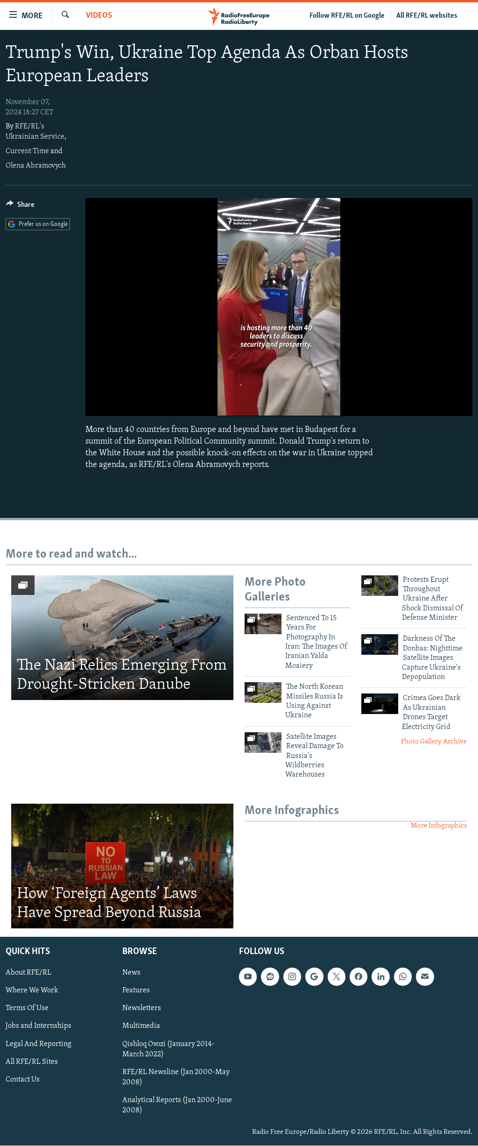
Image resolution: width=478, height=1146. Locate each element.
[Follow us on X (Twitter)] (336, 977)
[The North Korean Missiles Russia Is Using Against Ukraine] (263, 692)
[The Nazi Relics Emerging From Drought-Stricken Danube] (122, 637)
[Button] (20, 207)
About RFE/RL (28, 973)
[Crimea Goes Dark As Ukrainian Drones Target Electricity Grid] (379, 703)
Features (136, 991)
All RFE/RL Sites (32, 1062)
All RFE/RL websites (426, 16)
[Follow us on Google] (314, 977)
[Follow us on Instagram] (292, 977)
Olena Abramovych (36, 166)
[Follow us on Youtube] (248, 977)
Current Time (27, 151)
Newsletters (141, 1008)
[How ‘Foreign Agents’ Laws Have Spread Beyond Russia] (122, 866)
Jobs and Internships (38, 1026)
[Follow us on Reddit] (270, 977)
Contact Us (23, 1079)
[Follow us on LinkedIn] (380, 977)
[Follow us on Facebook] (358, 977)
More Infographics (439, 825)
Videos (99, 16)
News (131, 973)
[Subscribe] (425, 977)
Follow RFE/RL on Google (347, 16)
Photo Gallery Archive (434, 741)
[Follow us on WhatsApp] (403, 977)
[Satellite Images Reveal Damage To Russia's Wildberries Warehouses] (263, 742)
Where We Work (32, 991)
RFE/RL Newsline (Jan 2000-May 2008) (176, 1077)
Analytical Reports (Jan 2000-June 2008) (177, 1105)
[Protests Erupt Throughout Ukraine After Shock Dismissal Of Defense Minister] (379, 585)
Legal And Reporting (38, 1044)
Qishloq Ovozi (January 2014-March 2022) (168, 1049)
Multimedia (141, 1026)
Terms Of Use (27, 1008)
